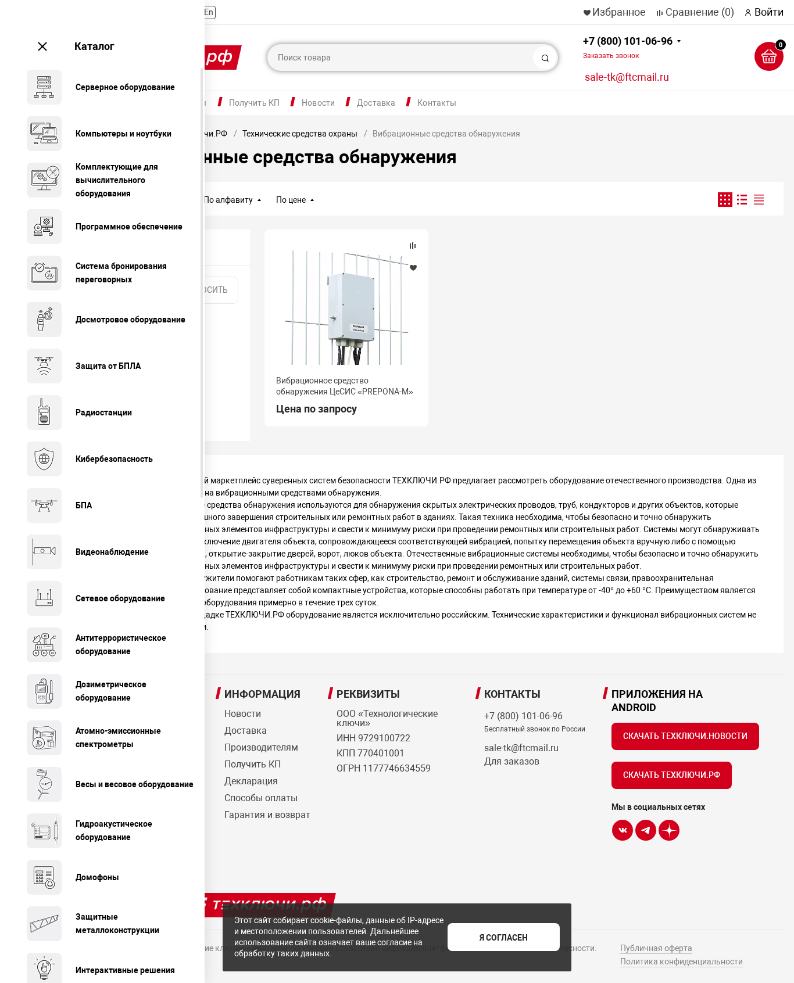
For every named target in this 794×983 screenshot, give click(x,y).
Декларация (251, 781)
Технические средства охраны (299, 133)
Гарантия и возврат (267, 814)
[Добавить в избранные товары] (412, 267)
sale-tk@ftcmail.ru (627, 77)
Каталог (94, 46)
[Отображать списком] (742, 199)
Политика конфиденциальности (681, 961)
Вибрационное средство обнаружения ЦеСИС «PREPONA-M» (344, 386)
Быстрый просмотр (346, 306)
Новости (318, 102)
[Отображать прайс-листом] (759, 199)
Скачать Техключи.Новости (685, 736)
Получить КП (254, 102)
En (208, 12)
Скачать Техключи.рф (671, 775)
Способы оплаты (261, 797)
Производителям (261, 747)
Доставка (376, 102)
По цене (291, 200)
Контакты (436, 102)
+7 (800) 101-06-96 (628, 47)
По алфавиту (228, 200)
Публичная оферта (656, 948)
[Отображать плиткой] (725, 199)
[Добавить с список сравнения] (412, 245)
